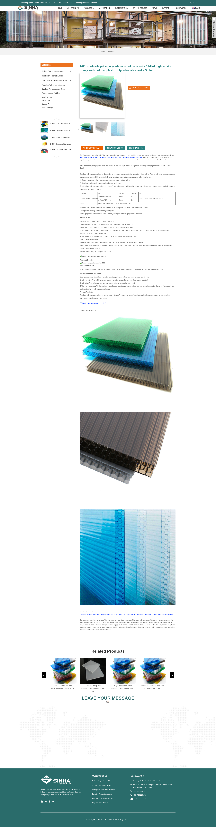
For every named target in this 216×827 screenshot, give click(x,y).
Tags (121, 820)
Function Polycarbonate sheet (53, 85)
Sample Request (140, 8)
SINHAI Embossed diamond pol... (61, 150)
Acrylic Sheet (47, 97)
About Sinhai (73, 8)
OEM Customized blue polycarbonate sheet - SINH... (63, 687)
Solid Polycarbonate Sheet (52, 76)
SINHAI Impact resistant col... (60, 137)
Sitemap (127, 820)
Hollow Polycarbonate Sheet (53, 71)
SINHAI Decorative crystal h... (60, 130)
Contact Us (181, 8)
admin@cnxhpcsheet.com (86, 3)
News (154, 8)
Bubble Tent (46, 104)
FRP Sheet (46, 101)
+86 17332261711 (65, 3)
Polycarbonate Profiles (51, 93)
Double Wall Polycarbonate (132, 157)
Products (88, 8)
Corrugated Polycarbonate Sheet (54, 80)
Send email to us (140, 88)
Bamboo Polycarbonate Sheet (53, 89)
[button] (56, 119)
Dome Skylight (47, 108)
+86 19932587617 (139, 791)
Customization (121, 8)
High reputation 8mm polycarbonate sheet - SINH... (123, 687)
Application (104, 8)
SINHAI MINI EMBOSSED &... (60, 124)
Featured (112, 52)
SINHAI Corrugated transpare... (61, 144)
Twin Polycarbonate (114, 157)
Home (59, 8)
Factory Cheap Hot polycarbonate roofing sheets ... (93, 688)
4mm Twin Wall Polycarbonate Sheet (93, 157)
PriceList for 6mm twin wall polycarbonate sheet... (152, 687)
